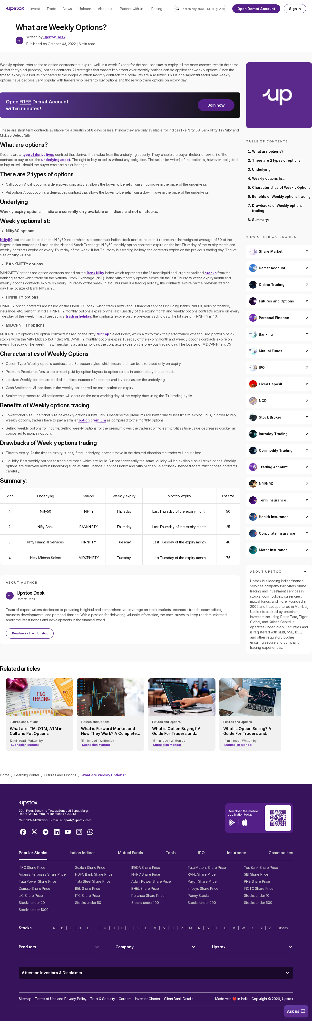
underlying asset (55, 160)
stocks (210, 273)
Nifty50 (6, 240)
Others (282, 928)
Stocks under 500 (258, 903)
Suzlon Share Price (90, 867)
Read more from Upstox (30, 633)
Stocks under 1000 (34, 910)
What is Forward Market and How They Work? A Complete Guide (109, 731)
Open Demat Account (256, 9)
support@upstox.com (75, 820)
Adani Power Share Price (151, 881)
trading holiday (78, 316)
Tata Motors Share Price (207, 867)
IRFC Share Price (32, 867)
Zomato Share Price (34, 888)
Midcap (103, 334)
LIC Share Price (31, 895)
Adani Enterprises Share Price (42, 874)
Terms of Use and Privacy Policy (61, 999)
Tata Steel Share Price (92, 881)
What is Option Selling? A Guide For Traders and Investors (247, 731)
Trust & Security (102, 999)
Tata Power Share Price (37, 881)
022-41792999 (37, 820)
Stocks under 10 (256, 895)
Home (4, 775)
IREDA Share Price (145, 867)
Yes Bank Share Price (261, 867)
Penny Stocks (199, 895)
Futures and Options (60, 775)
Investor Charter (147, 999)
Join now (216, 105)
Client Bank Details (178, 999)
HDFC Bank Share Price (93, 874)
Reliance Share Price (148, 895)
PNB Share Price (257, 881)
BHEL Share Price (145, 888)
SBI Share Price (256, 874)
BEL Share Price (87, 888)
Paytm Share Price (202, 881)
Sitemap (25, 999)
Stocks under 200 (202, 903)
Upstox (287, 999)
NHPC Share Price (145, 874)
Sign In (295, 9)
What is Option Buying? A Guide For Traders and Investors (176, 731)
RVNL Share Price (202, 874)
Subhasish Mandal (25, 745)
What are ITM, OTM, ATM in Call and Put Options (36, 731)
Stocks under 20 (32, 903)
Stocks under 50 (88, 903)
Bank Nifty (95, 273)
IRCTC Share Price (258, 888)
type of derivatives (38, 154)
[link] (39, 714)
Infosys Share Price (203, 888)
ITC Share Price (87, 895)
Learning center (26, 775)
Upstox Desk (54, 37)
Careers (125, 999)
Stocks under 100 (145, 903)
